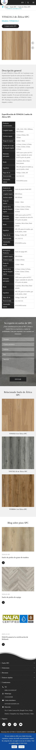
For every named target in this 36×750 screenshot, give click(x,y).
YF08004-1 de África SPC (18, 509)
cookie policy (15, 743)
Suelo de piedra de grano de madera (15, 557)
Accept (21, 746)
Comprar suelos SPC (10, 26)
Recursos (5, 673)
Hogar (6, 7)
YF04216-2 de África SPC (14, 8)
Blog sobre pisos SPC (18, 522)
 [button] (32, 43)
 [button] (32, 47)
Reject (14, 746)
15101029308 (9, 697)
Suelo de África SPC (24, 7)
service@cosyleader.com (12, 703)
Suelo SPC (13, 7)
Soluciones (5, 668)
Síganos (4, 719)
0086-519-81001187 (11, 690)
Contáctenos (6, 682)
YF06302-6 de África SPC (18, 434)
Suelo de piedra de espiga (11, 597)
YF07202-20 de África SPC (18, 471)
